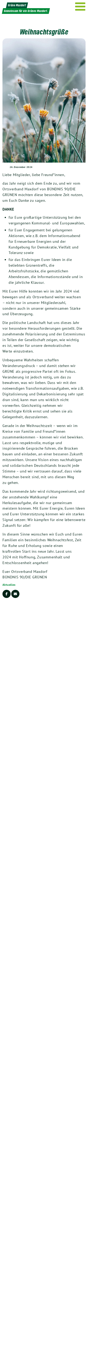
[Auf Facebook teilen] (6, 594)
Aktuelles (9, 585)
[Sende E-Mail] (15, 594)
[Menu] (80, 6)
